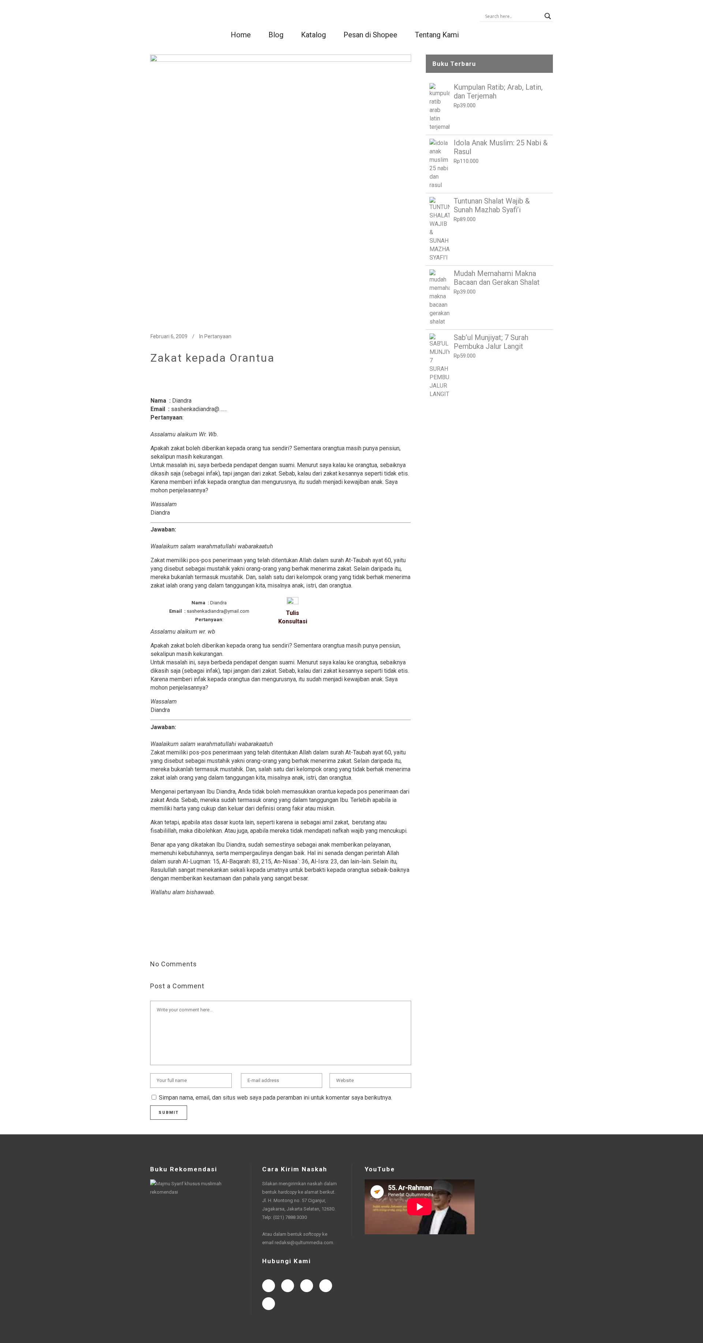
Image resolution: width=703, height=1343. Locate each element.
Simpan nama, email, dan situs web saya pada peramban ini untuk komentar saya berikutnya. (275, 1097)
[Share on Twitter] (166, 940)
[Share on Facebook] (154, 940)
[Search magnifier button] (548, 16)
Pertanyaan (217, 336)
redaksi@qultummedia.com (304, 1242)
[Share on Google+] (177, 940)
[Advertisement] (489, 459)
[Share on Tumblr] (201, 940)
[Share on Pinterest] (212, 940)
